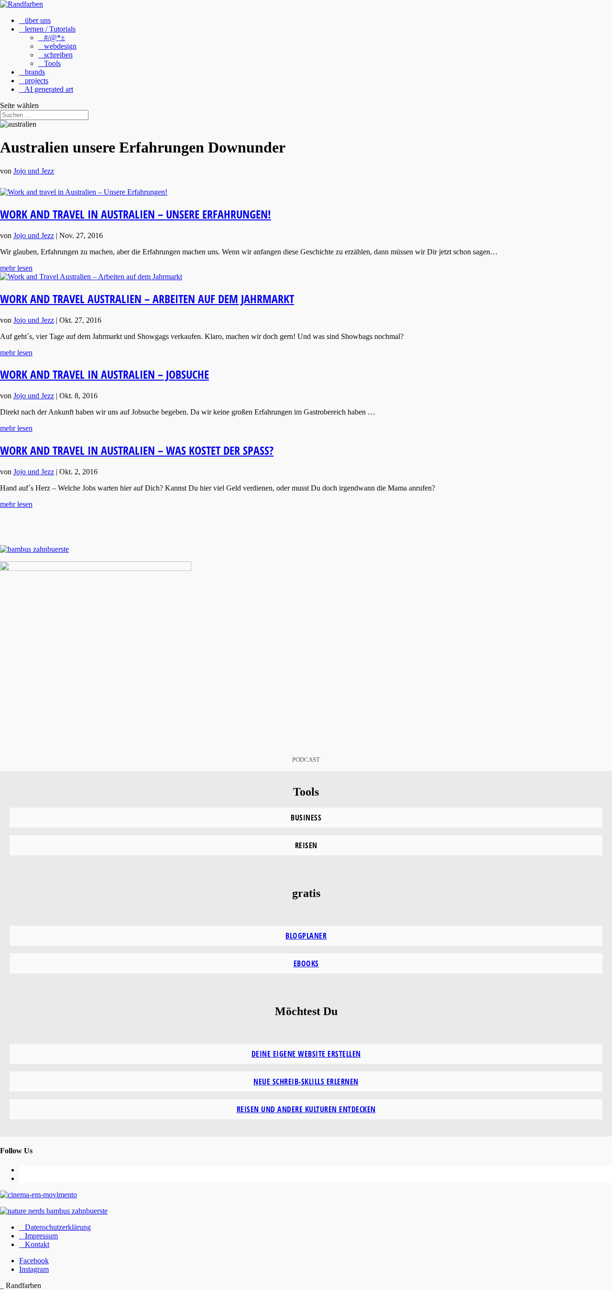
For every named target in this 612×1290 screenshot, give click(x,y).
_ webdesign (57, 46)
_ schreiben (55, 55)
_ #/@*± (51, 37)
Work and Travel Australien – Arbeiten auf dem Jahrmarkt (147, 298)
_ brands (32, 72)
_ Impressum (38, 1236)
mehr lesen (16, 268)
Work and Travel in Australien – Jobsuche (104, 374)
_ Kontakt (34, 1244)
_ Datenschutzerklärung (55, 1227)
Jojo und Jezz (33, 171)
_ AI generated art (46, 89)
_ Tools (49, 63)
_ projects (33, 81)
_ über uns (35, 20)
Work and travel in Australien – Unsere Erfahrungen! (135, 214)
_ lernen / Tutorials (47, 29)
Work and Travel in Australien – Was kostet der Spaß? (136, 450)
